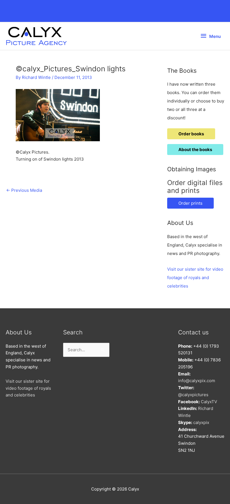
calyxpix (201, 422)
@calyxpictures (193, 394)
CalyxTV (209, 401)
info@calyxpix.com (196, 380)
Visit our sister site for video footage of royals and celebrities (195, 277)
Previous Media (24, 190)
